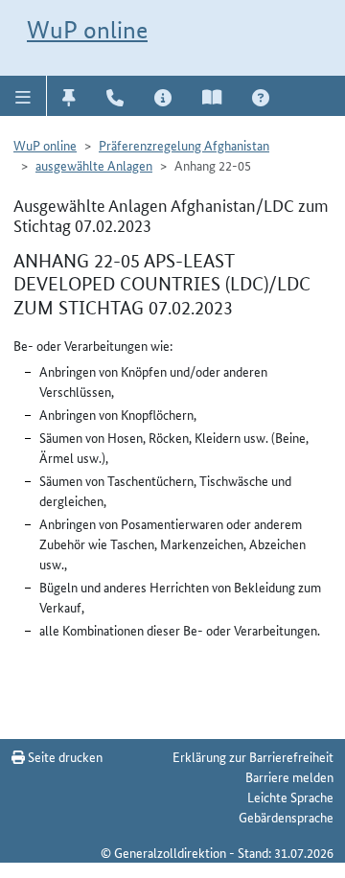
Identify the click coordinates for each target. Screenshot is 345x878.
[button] (23, 96)
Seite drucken (64, 756)
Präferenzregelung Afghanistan (184, 144)
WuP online (87, 29)
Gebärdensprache (286, 816)
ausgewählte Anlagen (93, 164)
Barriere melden (289, 776)
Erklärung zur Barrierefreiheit (253, 756)
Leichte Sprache (290, 796)
